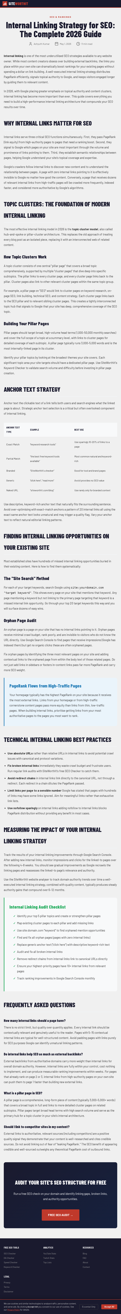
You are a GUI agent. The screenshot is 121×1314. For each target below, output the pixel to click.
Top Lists (47, 1262)
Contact (86, 1267)
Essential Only (88, 1307)
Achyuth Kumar (42, 43)
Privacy (7, 1282)
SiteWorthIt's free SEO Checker (62, 771)
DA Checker (9, 1258)
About (85, 1262)
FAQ (84, 1258)
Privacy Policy (13, 1309)
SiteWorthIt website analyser (31, 879)
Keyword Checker (12, 1267)
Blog (85, 1253)
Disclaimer (8, 1291)
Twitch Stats (49, 1258)
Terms (6, 1287)
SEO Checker (10, 1253)
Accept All (109, 1307)
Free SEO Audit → (60, 1215)
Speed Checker (10, 1262)
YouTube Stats (49, 1253)
